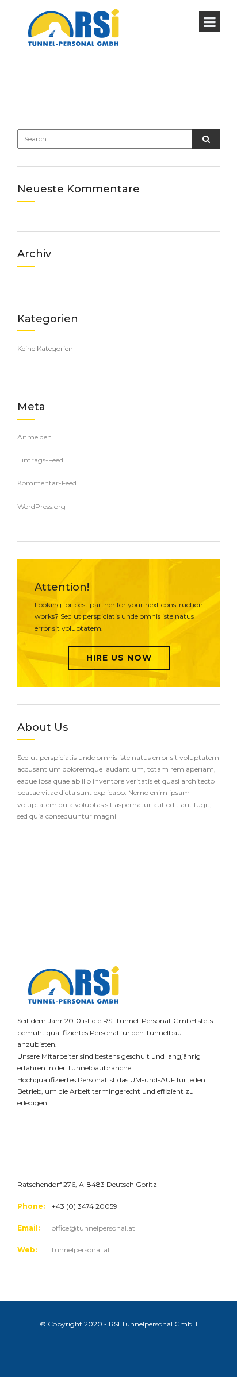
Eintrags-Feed (40, 460)
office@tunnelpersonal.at (93, 1228)
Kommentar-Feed (47, 483)
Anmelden (34, 437)
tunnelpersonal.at (81, 1249)
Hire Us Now (119, 658)
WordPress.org (41, 506)
